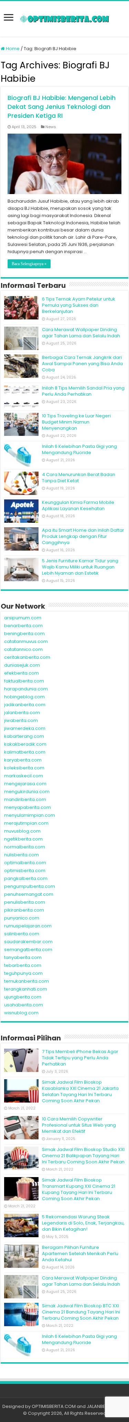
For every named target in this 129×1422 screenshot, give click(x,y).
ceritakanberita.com (27, 657)
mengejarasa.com (25, 783)
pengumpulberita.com (29, 886)
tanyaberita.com (23, 957)
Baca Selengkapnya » (29, 263)
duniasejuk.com (22, 665)
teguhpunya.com (23, 973)
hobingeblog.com (24, 696)
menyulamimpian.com (29, 815)
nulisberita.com (21, 854)
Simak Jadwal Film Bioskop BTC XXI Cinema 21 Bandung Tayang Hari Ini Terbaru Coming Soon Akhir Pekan (81, 1311)
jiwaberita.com (21, 720)
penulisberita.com (24, 902)
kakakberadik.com (25, 744)
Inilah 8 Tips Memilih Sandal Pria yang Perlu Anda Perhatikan (83, 391)
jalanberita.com (22, 712)
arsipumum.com (22, 617)
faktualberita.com (24, 681)
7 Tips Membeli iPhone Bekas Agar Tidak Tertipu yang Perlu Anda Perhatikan (80, 1057)
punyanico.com (21, 918)
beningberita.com (24, 633)
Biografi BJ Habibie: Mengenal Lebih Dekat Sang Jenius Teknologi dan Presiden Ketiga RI (62, 106)
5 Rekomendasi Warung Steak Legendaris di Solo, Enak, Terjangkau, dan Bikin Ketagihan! (83, 1223)
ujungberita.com (22, 997)
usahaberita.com (23, 1005)
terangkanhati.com (25, 989)
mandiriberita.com (25, 799)
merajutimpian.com (26, 823)
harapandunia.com (26, 689)
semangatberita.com (28, 949)
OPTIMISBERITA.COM (54, 1406)
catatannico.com (23, 649)
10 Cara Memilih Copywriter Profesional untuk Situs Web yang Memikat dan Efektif (79, 1125)
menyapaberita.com (27, 807)
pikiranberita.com (24, 910)
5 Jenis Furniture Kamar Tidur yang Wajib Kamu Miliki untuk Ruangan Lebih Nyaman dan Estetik (80, 566)
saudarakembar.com (28, 941)
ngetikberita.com (23, 839)
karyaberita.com (23, 760)
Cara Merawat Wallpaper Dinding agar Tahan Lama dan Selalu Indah (81, 332)
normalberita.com (24, 847)
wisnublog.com (21, 1012)
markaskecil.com (23, 775)
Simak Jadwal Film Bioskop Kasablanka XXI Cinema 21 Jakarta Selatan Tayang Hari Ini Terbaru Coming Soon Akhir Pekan (80, 1091)
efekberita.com (21, 673)
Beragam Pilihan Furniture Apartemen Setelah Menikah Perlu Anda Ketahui (80, 1253)
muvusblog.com (22, 831)
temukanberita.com (26, 981)
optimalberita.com (25, 862)
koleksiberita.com (24, 768)
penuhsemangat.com (28, 894)
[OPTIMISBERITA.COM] (64, 19)
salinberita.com (21, 933)
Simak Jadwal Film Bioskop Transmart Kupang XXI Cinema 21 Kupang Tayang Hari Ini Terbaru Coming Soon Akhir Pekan (78, 1189)
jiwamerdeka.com (24, 728)
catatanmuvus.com (26, 641)
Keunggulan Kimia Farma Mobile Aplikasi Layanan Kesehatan (78, 505)
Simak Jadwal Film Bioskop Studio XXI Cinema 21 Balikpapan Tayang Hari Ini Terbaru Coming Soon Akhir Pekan (83, 1155)
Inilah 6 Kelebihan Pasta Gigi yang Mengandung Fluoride (79, 449)
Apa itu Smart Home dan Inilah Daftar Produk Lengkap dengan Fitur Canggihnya (83, 536)
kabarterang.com (24, 736)
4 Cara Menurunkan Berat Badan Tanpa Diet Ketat (78, 477)
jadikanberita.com (24, 704)
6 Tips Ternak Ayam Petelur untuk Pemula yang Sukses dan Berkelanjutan (78, 305)
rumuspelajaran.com (28, 926)
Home (12, 48)
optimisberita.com (24, 870)
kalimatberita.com (24, 752)
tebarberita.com (22, 965)
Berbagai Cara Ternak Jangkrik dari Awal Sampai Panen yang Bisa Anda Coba (82, 363)
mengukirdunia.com (27, 791)
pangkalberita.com (25, 878)
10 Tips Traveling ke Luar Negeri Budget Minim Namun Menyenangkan (76, 422)
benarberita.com (23, 625)
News (50, 126)
